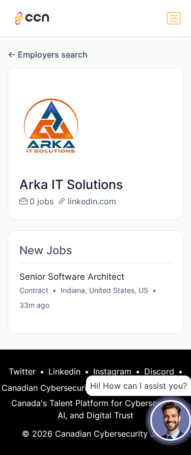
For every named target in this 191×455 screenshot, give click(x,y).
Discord (159, 371)
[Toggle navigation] (173, 18)
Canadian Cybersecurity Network (66, 388)
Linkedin (64, 371)
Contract (33, 290)
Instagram (112, 371)
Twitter (22, 371)
